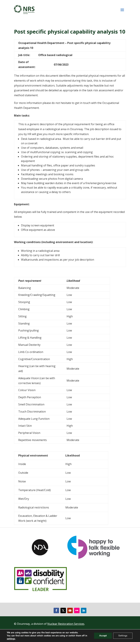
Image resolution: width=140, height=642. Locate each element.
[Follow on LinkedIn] (83, 610)
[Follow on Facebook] (56, 610)
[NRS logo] (24, 9)
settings (11, 638)
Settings (122, 635)
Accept (103, 635)
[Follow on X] (63, 610)
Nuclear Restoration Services (65, 624)
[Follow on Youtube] (70, 610)
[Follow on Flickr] (77, 610)
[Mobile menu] (122, 9)
